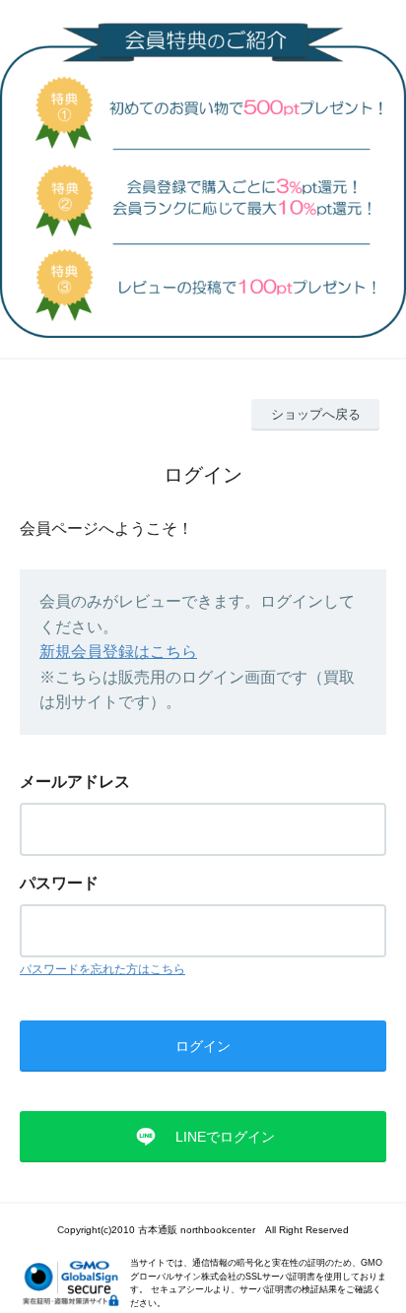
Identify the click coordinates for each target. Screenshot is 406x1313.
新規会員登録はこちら (118, 651)
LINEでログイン (225, 1137)
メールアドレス (75, 781)
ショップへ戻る (316, 414)
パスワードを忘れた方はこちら (102, 969)
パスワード (59, 883)
